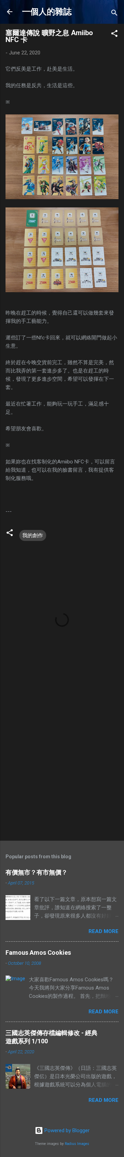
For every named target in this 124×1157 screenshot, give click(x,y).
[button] (114, 34)
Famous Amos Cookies (38, 952)
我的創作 (32, 535)
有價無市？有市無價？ (37, 872)
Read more (103, 931)
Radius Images (77, 1143)
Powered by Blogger (66, 1130)
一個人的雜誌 (47, 12)
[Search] (114, 13)
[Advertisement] (62, 768)
